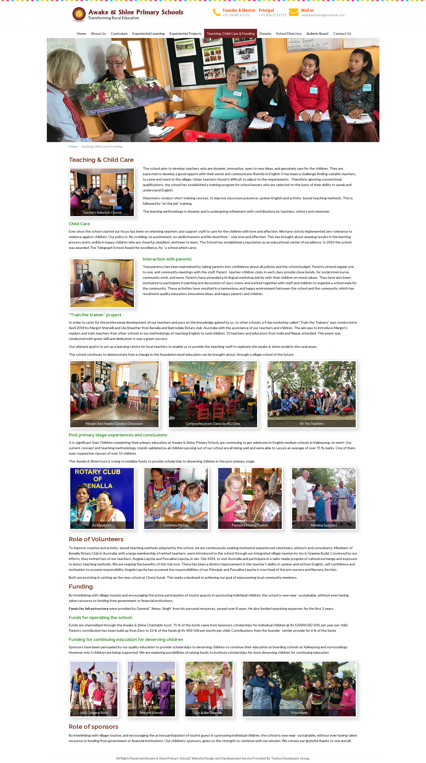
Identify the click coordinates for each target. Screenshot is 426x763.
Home (81, 33)
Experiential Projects (186, 33)
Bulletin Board (317, 33)
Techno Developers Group (290, 758)
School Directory (289, 33)
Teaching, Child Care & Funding (231, 33)
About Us (98, 33)
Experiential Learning (148, 33)
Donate (265, 33)
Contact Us (342, 33)
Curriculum (119, 33)
